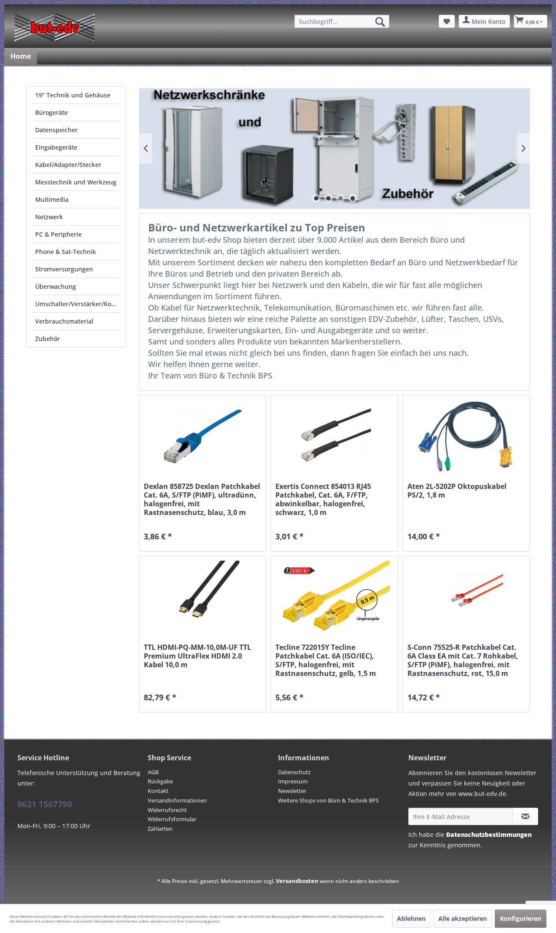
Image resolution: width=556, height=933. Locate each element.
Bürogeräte (51, 112)
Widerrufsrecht (167, 810)
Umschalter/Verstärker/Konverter (78, 304)
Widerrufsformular (172, 819)
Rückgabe (160, 781)
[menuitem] (342, 21)
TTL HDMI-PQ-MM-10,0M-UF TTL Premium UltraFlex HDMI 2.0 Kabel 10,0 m (197, 656)
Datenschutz (294, 772)
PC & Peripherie (58, 234)
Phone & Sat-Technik (65, 251)
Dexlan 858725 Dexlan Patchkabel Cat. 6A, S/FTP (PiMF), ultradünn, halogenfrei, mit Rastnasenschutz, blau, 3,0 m (202, 499)
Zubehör (47, 338)
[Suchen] (380, 22)
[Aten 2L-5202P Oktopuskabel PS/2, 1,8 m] (466, 436)
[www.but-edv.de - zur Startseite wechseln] (54, 27)
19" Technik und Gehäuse (72, 95)
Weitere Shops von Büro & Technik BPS (328, 800)
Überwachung (55, 286)
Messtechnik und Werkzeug (75, 182)
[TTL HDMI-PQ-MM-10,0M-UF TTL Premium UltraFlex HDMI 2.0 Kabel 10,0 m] (202, 597)
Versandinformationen (177, 800)
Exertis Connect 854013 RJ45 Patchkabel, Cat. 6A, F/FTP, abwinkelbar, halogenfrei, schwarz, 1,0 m (323, 499)
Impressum (293, 781)
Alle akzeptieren (462, 918)
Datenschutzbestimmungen (489, 834)
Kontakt (158, 791)
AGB (153, 772)
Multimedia (52, 199)
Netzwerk (49, 217)
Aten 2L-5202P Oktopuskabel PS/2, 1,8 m (456, 491)
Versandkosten (297, 881)
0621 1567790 (44, 804)
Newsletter (292, 791)
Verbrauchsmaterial (64, 321)
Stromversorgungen (64, 269)
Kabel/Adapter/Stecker (68, 165)
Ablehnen (411, 918)
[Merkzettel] (447, 21)
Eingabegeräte (56, 147)
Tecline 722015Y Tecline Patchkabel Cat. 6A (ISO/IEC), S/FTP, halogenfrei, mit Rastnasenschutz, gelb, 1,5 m (325, 660)
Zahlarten (160, 829)
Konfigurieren (520, 918)
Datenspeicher (56, 130)
